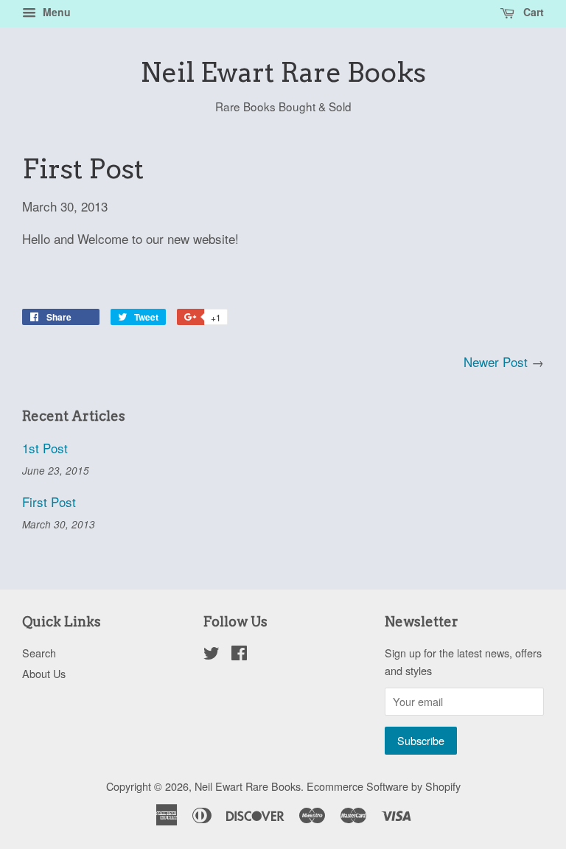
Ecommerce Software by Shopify (384, 786)
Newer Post (496, 361)
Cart (532, 11)
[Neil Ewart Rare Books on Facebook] (239, 655)
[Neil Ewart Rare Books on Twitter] (211, 655)
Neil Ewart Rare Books (283, 72)
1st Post (45, 448)
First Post (49, 501)
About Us (44, 673)
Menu (55, 11)
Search (39, 652)
